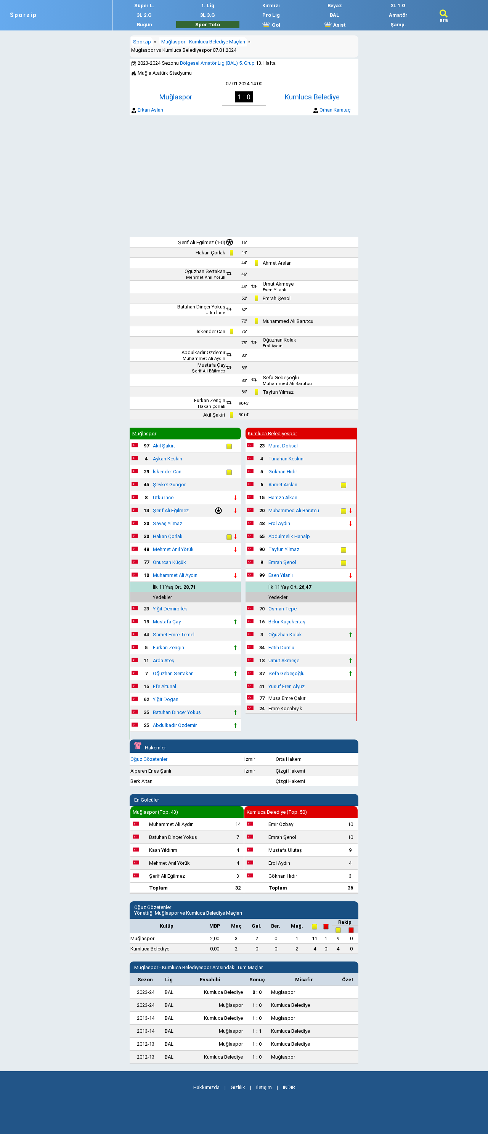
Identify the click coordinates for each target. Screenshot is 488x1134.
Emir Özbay (280, 824)
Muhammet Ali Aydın (204, 358)
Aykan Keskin (167, 459)
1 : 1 (257, 1031)
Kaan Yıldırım (163, 850)
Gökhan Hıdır (282, 471)
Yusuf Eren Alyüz (286, 686)
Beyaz (334, 5)
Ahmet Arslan (277, 263)
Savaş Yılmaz (167, 523)
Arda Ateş (163, 660)
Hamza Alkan (282, 497)
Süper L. (144, 5)
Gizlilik (238, 1087)
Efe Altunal (164, 686)
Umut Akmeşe (278, 284)
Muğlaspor (175, 97)
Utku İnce (215, 312)
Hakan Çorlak (210, 253)
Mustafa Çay (211, 365)
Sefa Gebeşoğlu (281, 377)
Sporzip (23, 15)
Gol (275, 25)
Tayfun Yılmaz (278, 392)
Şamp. (398, 24)
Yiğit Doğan (165, 699)
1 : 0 (257, 1005)
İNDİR (289, 1087)
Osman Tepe (282, 609)
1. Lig (207, 5)
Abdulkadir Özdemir (203, 352)
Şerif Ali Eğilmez (196, 242)
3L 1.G (398, 5)
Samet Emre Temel (173, 634)
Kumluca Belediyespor (272, 433)
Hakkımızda (206, 1087)
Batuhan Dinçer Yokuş (201, 307)
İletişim (264, 1087)
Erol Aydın (273, 345)
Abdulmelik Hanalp (289, 536)
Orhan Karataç (334, 110)
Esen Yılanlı (274, 289)
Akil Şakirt (214, 415)
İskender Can (211, 331)
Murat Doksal (283, 446)
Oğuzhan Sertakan (205, 271)
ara (444, 20)
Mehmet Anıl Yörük (205, 277)
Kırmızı (271, 5)
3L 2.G (144, 15)
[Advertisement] (244, 176)
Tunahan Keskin (285, 459)
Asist (339, 25)
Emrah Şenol (277, 298)
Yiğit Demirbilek (170, 609)
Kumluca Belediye (312, 97)
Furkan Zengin (209, 400)
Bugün (144, 24)
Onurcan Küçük (169, 562)
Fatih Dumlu (281, 647)
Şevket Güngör (169, 484)
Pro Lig (271, 15)
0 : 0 (257, 992)
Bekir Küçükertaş (286, 621)
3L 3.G (207, 15)
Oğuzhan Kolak (279, 340)
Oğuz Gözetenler (148, 759)
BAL (334, 15)
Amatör (398, 15)
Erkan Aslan (150, 110)
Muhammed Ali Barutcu (288, 321)
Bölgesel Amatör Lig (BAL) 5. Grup (217, 63)
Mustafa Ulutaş (285, 850)
